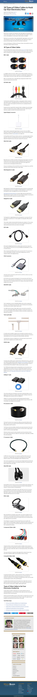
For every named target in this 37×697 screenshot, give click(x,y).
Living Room (11, 3)
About (28, 685)
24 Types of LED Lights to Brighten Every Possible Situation (16, 603)
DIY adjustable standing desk (15, 371)
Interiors (8, 3)
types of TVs (24, 49)
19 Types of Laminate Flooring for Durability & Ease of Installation (17, 610)
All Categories (20, 692)
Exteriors (14, 672)
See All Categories (16, 675)
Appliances (15, 669)
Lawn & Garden (15, 670)
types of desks (15, 133)
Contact (28, 686)
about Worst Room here (13, 629)
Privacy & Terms (30, 688)
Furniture (14, 667)
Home (5, 3)
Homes (14, 673)
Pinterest (30, 691)
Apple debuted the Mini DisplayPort (10, 193)
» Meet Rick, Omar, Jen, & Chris (18, 649)
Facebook (30, 689)
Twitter (29, 692)
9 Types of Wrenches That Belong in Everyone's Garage (15, 604)
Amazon (21, 71)
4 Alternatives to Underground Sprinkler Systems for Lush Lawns (17, 606)
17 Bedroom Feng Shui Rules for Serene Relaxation (15, 608)
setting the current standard (23, 362)
